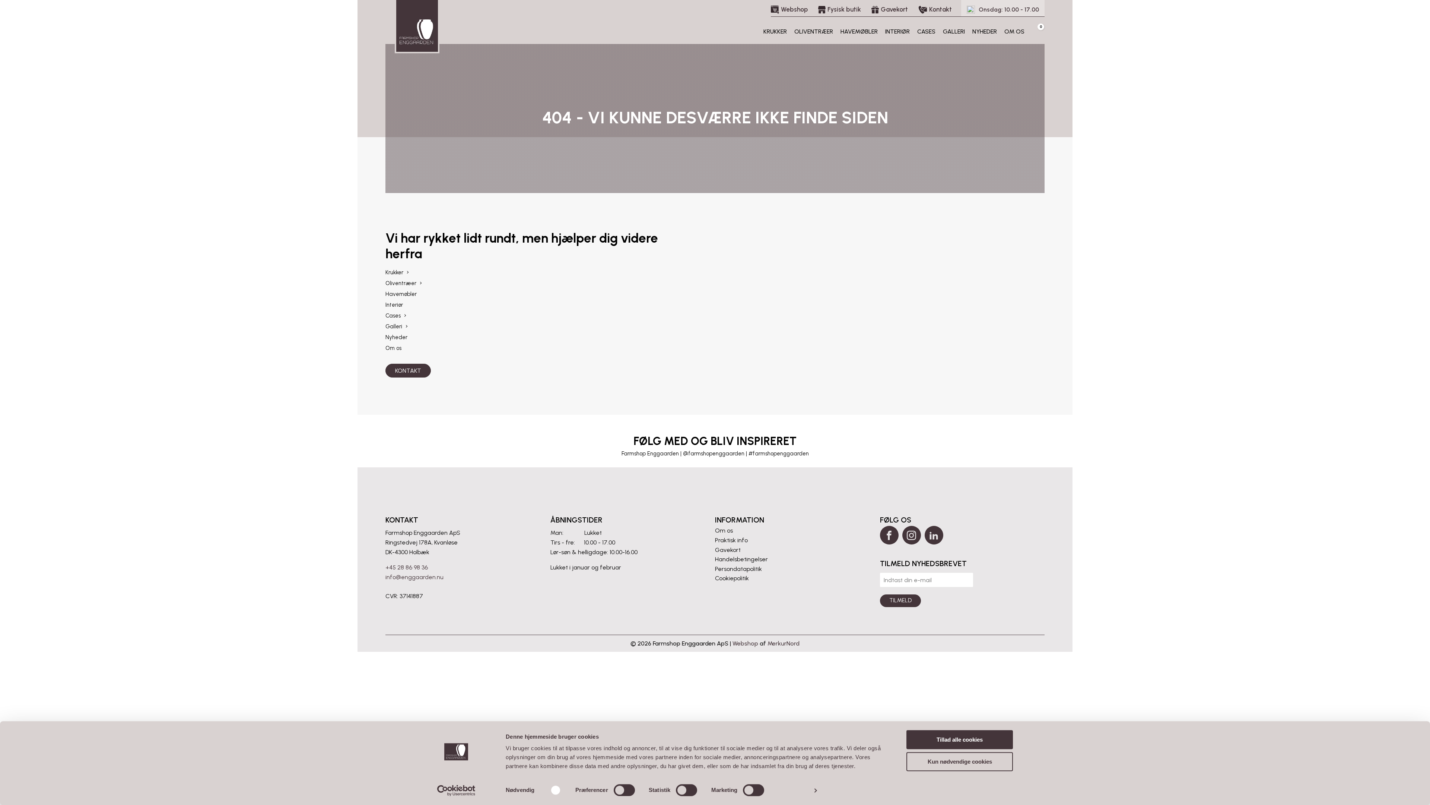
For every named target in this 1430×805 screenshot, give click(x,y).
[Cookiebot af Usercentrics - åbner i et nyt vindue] (456, 790)
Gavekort (728, 549)
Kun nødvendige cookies (960, 761)
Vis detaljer (793, 790)
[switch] (624, 790)
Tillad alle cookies (960, 739)
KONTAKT (408, 370)
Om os (1014, 31)
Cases (926, 31)
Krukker (775, 31)
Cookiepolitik (732, 578)
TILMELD (900, 600)
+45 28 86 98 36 (406, 567)
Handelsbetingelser (741, 559)
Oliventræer (813, 31)
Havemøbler (859, 31)
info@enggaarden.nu (414, 577)
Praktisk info (731, 540)
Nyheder (984, 31)
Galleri (954, 31)
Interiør (897, 31)
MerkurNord (784, 643)
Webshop (745, 643)
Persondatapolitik (738, 568)
